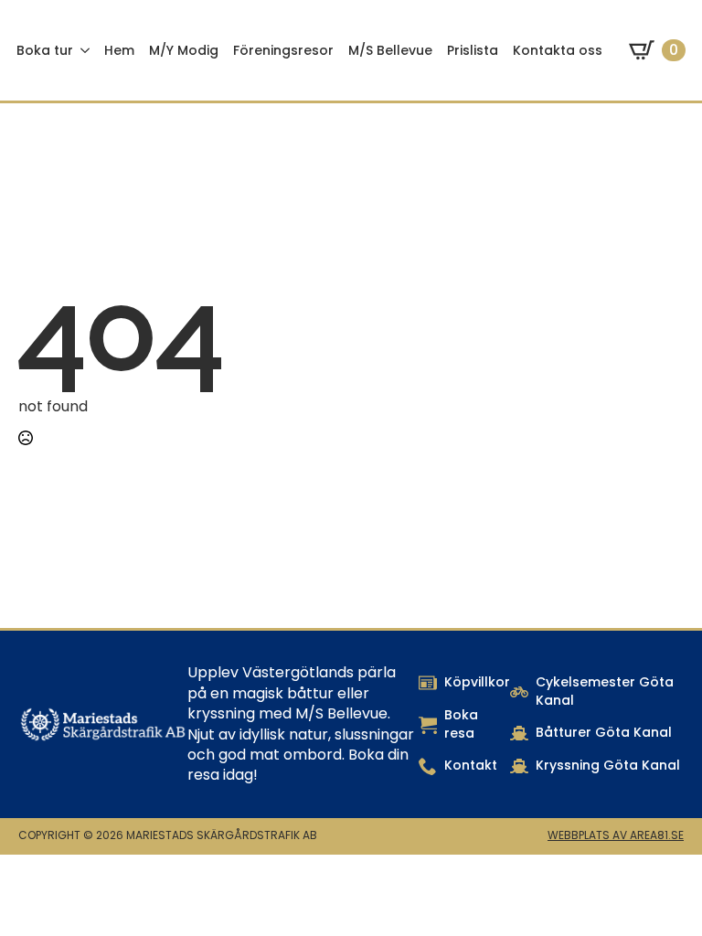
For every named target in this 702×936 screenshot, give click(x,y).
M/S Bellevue (390, 50)
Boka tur (44, 50)
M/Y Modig (183, 50)
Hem (119, 50)
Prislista (472, 50)
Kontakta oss (557, 50)
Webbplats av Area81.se (616, 835)
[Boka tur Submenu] (85, 50)
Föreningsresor (283, 50)
